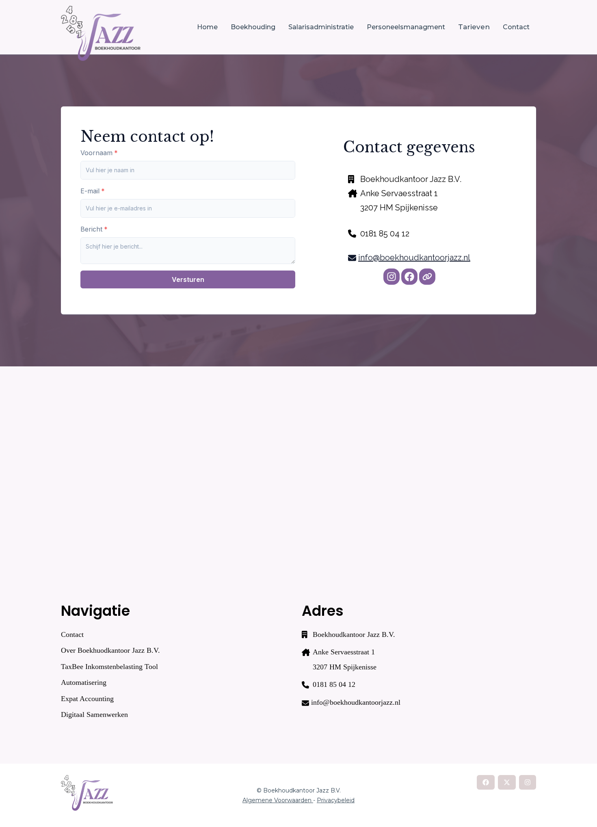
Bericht (91, 229)
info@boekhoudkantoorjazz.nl (414, 257)
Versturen (188, 279)
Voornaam (96, 153)
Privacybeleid (336, 800)
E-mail (90, 191)
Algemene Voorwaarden (277, 800)
